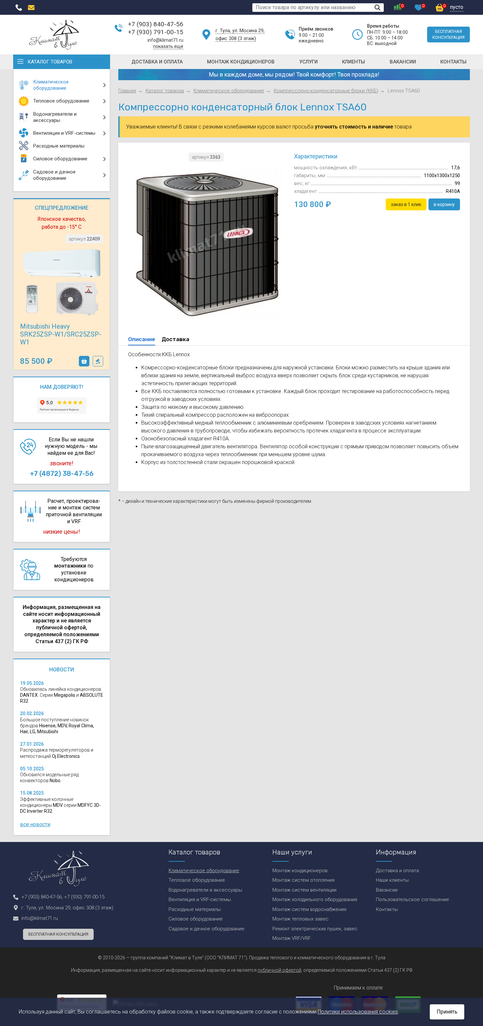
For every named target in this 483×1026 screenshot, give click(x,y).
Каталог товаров (50, 62)
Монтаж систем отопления (303, 880)
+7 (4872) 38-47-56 (62, 474)
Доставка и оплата (157, 62)
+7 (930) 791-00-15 (155, 32)
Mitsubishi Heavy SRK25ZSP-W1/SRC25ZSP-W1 (60, 334)
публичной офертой (279, 970)
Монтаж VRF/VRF (291, 938)
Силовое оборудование (196, 919)
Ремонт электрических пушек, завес (314, 929)
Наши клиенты (392, 880)
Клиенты (353, 62)
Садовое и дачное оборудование (206, 929)
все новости (35, 824)
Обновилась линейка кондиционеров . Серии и (61, 695)
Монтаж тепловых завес (300, 919)
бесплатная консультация (448, 34)
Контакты (453, 62)
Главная (127, 91)
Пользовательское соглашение (412, 899)
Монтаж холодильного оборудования (314, 899)
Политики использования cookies (358, 1012)
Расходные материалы (195, 909)
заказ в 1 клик (98, 361)
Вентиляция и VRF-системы (200, 899)
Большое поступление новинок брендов (57, 725)
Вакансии (403, 62)
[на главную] (54, 34)
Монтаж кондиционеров (241, 62)
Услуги (308, 62)
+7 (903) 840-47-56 (155, 24)
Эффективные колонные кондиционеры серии (60, 805)
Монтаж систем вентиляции (304, 890)
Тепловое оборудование (197, 880)
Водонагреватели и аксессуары (205, 890)
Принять (447, 1012)
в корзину (84, 361)
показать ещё (168, 46)
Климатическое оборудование (229, 91)
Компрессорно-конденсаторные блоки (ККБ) (326, 91)
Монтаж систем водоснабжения (309, 909)
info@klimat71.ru (165, 40)
